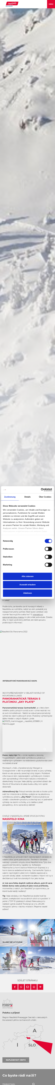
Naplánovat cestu (16, 1060)
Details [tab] (27, 497)
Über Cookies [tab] (45, 497)
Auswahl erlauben (27, 585)
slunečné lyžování (12, 942)
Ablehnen (27, 593)
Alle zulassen (28, 576)
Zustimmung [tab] (10, 497)
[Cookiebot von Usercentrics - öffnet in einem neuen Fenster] (41, 489)
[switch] (48, 549)
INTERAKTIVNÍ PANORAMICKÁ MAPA (20, 681)
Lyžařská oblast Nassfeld (39, 941)
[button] (15, 987)
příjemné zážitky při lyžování (41, 969)
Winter (6, 969)
